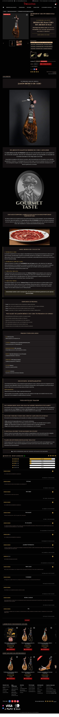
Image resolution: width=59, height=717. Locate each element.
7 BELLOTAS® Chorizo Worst (14, 695)
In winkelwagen (45, 64)
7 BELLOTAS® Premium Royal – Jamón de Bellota (10, 644)
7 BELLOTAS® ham (14, 687)
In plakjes (29, 7)
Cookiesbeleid (32, 686)
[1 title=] (48, 455)
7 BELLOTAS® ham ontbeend (14, 690)
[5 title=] (55, 455)
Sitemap (21, 692)
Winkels (39, 691)
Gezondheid (40, 693)
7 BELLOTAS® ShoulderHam (14, 693)
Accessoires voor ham (47, 7)
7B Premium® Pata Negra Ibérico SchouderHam (45, 644)
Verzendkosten (23, 688)
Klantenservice (32, 691)
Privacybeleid (32, 690)
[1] (31, 71)
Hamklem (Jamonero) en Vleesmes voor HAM (45, 673)
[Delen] (34, 69)
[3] (34, 71)
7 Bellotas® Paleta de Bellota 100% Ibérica (27, 644)
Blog (55, 7)
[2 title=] (50, 455)
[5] (38, 71)
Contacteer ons (50, 685)
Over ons (39, 686)
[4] (36, 71)
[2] (33, 71)
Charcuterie (36, 7)
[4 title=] (54, 455)
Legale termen (32, 688)
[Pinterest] (36, 69)
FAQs (21, 686)
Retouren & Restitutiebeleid (23, 690)
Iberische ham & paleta (11, 7)
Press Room (39, 690)
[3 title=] (52, 455)
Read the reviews (52, 73)
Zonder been (22, 7)
